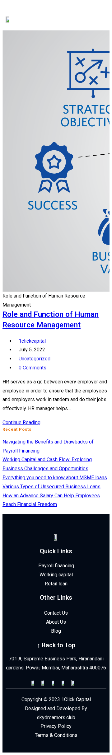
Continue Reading (23, 422)
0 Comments (32, 368)
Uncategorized (34, 359)
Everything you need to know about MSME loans (54, 478)
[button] (92, 16)
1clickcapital (32, 341)
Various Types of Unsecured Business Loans (51, 487)
